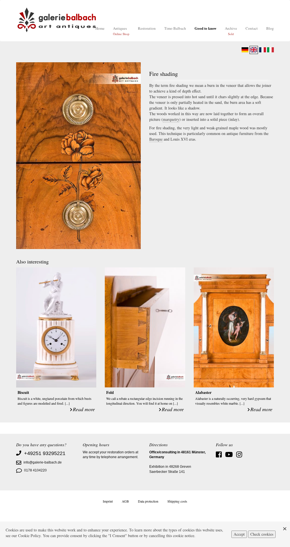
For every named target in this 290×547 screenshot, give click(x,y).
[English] (253, 49)
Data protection (148, 501)
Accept (239, 534)
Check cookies (261, 534)
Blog (270, 28)
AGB (125, 501)
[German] (245, 49)
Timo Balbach (175, 28)
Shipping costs (177, 501)
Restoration (147, 28)
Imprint (108, 501)
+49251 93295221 (44, 453)
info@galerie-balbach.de (43, 462)
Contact (252, 28)
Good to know (205, 28)
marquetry (171, 119)
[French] (262, 49)
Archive (231, 31)
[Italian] (270, 49)
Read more (84, 409)
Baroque (156, 139)
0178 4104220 (35, 470)
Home (100, 28)
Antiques (121, 31)
